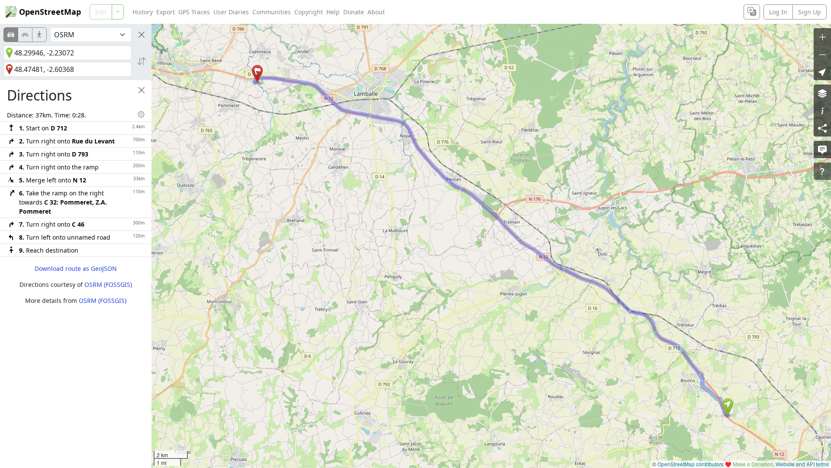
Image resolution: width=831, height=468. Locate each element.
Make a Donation (753, 464)
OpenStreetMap (50, 11)
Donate (353, 12)
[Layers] (822, 93)
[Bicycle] (25, 34)
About (376, 12)
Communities (271, 12)
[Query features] (822, 171)
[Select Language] (752, 12)
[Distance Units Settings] (141, 114)
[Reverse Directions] (141, 61)
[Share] (822, 127)
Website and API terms (802, 464)
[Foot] (39, 34)
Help (333, 12)
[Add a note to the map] (822, 149)
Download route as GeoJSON (76, 268)
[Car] (10, 34)
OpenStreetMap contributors (690, 464)
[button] (727, 407)
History (142, 12)
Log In (778, 12)
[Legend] (822, 110)
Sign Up (809, 12)
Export (165, 12)
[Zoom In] (822, 37)
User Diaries (231, 12)
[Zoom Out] (822, 54)
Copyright (308, 12)
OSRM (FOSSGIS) (108, 284)
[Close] (141, 34)
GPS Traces (194, 12)
